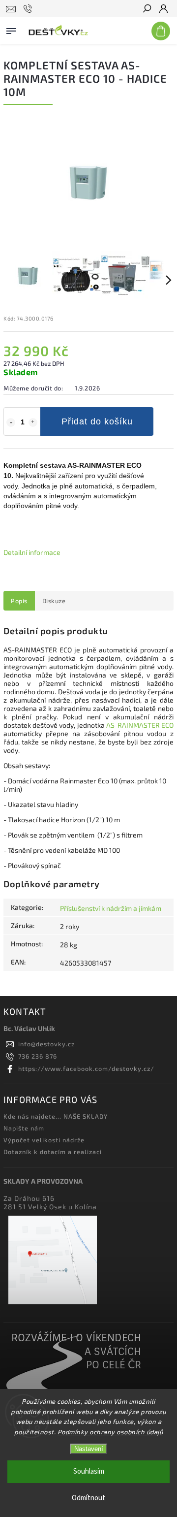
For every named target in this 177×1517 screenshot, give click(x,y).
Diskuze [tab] (54, 601)
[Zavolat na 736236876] (29, 8)
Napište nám (23, 1128)
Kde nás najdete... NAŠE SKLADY (55, 1116)
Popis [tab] (19, 601)
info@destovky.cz (46, 1044)
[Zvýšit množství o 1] (33, 422)
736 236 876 (37, 1056)
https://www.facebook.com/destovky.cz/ (86, 1068)
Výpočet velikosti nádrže (44, 1140)
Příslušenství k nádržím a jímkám (110, 908)
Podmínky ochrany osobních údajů (110, 1432)
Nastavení (88, 1448)
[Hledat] (146, 9)
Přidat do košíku (97, 421)
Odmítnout (88, 1498)
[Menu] (11, 29)
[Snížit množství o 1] (10, 422)
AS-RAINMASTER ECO (139, 725)
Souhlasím (88, 1471)
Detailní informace (31, 552)
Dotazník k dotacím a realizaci (52, 1152)
